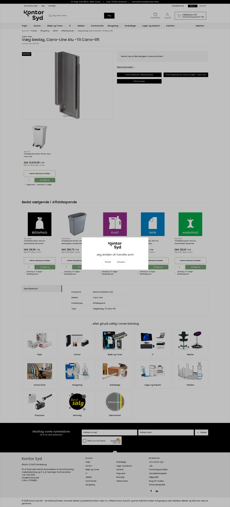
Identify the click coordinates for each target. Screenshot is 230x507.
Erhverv (121, 262)
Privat (108, 262)
